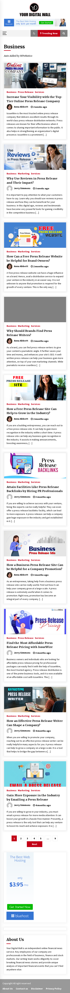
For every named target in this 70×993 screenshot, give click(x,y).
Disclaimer (37, 988)
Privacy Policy (53, 988)
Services (39, 91)
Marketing (24, 173)
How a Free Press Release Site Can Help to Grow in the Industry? (32, 411)
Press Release (25, 91)
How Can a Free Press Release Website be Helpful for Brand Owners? (35, 258)
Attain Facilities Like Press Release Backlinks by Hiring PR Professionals (35, 489)
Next (34, 844)
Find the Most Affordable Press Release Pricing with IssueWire (30, 645)
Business (11, 91)
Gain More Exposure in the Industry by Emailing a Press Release (33, 797)
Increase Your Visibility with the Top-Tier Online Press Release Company (34, 99)
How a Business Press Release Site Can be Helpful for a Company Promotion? (35, 567)
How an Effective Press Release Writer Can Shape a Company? (35, 723)
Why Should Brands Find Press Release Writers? (29, 333)
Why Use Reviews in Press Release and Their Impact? (32, 180)
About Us (8, 988)
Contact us (22, 988)
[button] (34, 33)
